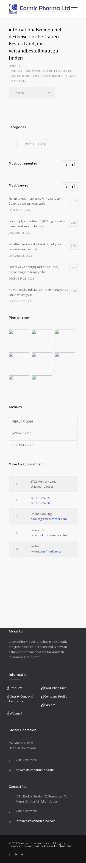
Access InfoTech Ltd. (58, 846)
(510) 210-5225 (40, 498)
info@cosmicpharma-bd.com (35, 821)
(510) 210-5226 (40, 503)
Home (13, 66)
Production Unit (55, 688)
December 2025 (22, 445)
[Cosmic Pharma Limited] (40, 9)
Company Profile (55, 696)
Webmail (16, 713)
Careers (49, 705)
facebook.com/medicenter (49, 535)
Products (16, 688)
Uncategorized (35, 144)
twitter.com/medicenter (47, 551)
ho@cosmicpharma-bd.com (35, 770)
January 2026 (21, 433)
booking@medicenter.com (49, 519)
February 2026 (22, 421)
